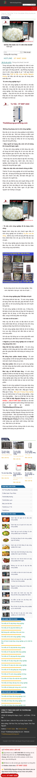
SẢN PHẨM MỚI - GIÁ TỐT (9, 692)
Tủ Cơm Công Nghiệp (19, 13)
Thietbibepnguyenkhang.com (10, 734)
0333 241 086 (22, 729)
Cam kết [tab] (26, 62)
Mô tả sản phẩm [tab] (6, 62)
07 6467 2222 (10, 729)
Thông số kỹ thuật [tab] (17, 62)
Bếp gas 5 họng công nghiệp (24, 392)
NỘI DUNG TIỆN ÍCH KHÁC (9, 619)
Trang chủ (3, 13)
